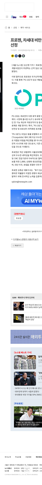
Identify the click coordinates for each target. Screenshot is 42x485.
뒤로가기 (18, 245)
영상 (21, 16)
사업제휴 (28, 457)
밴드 (23, 55)
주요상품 (18, 457)
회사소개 (8, 457)
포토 (31, 16)
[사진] (25, 362)
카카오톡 (12, 55)
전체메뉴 (7, 16)
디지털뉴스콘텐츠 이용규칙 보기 (25, 239)
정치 (37, 16)
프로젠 (18, 218)
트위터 (19, 55)
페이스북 (16, 55)
